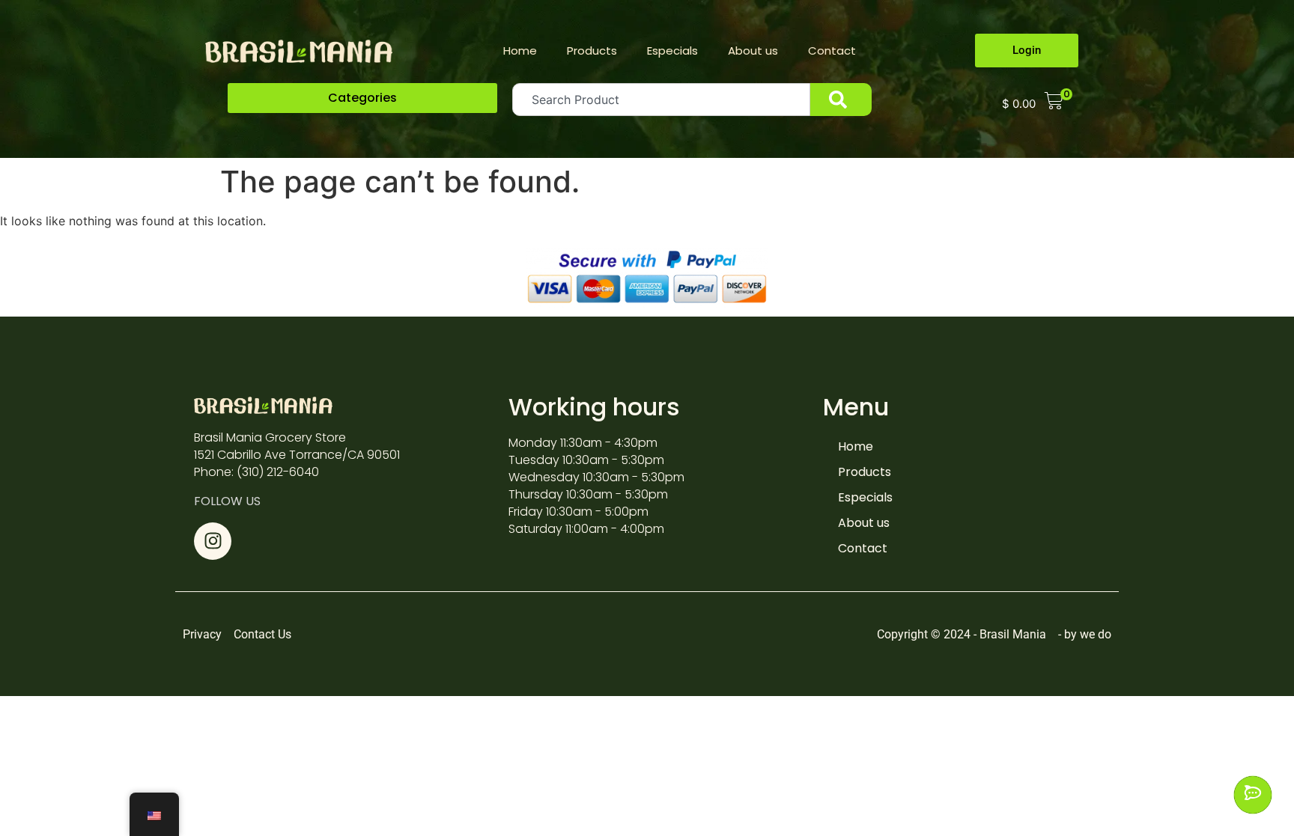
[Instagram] (212, 541)
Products (592, 50)
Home (520, 50)
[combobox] (661, 99)
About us (753, 50)
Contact (832, 50)
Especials (672, 50)
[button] (362, 98)
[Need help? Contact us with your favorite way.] (1253, 795)
